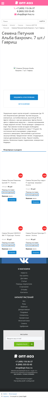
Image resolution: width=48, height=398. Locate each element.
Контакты (24, 292)
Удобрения (24, 326)
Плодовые (24, 312)
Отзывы (24, 289)
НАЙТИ (42, 21)
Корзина (6, 396)
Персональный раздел (24, 378)
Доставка (24, 278)
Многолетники (24, 321)
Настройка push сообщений (24, 381)
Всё (24, 301)
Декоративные (24, 309)
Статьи (24, 281)
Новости (24, 273)
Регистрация (13, 394)
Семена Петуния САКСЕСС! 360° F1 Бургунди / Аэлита (11, 234)
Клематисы (24, 315)
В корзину (12, 200)
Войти (5, 394)
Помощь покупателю (24, 284)
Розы (24, 304)
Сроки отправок (28, 374)
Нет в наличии (24, 104)
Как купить (24, 276)
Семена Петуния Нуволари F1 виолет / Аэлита (36, 234)
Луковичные (24, 318)
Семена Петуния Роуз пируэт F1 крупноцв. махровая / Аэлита (36, 182)
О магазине (24, 287)
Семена (24, 323)
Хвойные (24, 307)
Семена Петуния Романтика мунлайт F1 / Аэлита (11, 181)
